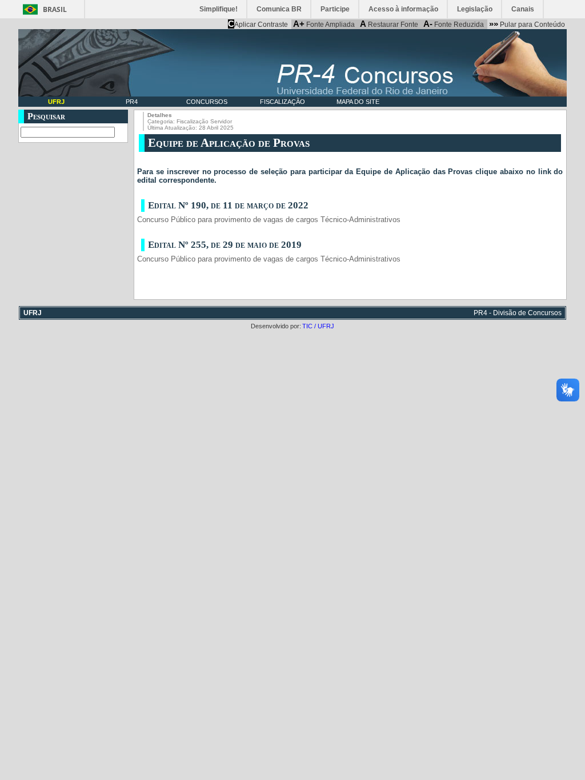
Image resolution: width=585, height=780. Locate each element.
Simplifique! (218, 9)
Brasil (55, 9)
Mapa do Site (357, 101)
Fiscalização (282, 101)
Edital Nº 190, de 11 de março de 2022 (228, 205)
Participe (335, 9)
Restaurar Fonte (389, 24)
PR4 (132, 101)
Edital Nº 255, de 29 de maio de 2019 (225, 244)
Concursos (206, 101)
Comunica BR (279, 9)
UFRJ (56, 101)
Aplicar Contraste (258, 24)
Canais (522, 9)
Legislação (474, 9)
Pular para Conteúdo (527, 24)
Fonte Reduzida (453, 24)
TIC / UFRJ (318, 326)
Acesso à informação (403, 9)
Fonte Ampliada (324, 24)
